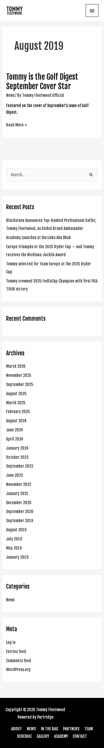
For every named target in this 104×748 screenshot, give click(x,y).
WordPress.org (18, 669)
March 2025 (16, 402)
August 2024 (16, 420)
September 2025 (19, 384)
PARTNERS (71, 728)
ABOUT (16, 728)
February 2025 (18, 411)
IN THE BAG (49, 728)
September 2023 (19, 466)
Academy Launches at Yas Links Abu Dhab (38, 237)
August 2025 (16, 393)
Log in (11, 642)
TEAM (88, 728)
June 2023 (14, 475)
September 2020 (19, 511)
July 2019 (14, 539)
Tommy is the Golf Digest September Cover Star (42, 81)
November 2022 (18, 484)
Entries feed (16, 651)
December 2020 (18, 502)
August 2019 (16, 529)
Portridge (45, 717)
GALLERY (43, 736)
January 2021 (17, 493)
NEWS (31, 728)
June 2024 (14, 430)
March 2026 (16, 366)
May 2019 (14, 548)
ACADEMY (61, 736)
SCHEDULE (24, 736)
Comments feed (18, 660)
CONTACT (80, 736)
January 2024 (17, 448)
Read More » (16, 125)
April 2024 (14, 439)
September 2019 (19, 520)
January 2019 (17, 557)
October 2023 (17, 457)
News (10, 95)
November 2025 (18, 375)
